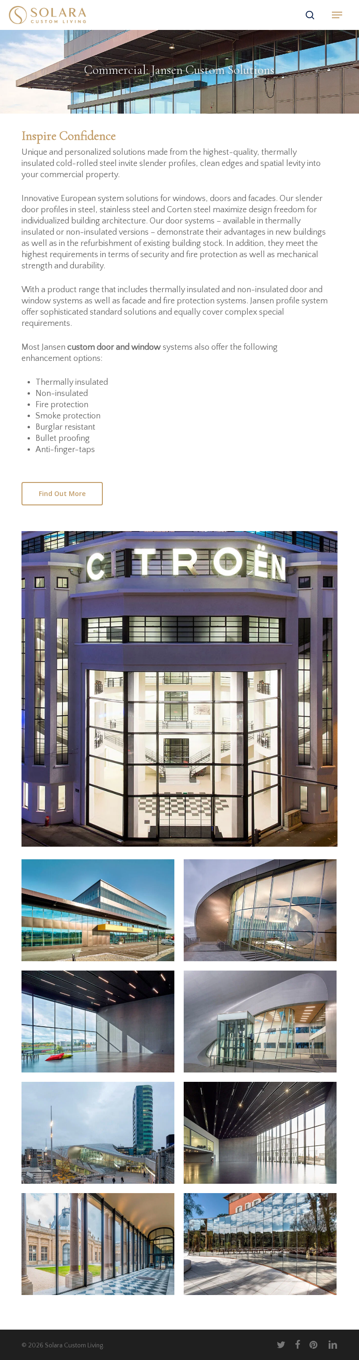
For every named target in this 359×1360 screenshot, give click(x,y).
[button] (337, 15)
